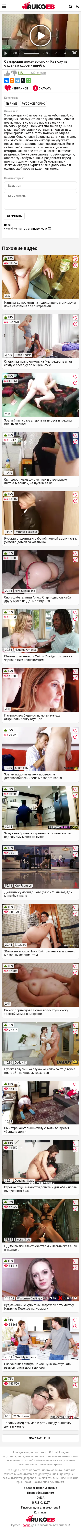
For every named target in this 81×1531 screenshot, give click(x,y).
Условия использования (40, 1487)
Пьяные (11, 103)
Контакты (40, 1512)
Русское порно (33, 103)
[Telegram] (17, 80)
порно (26, 1525)
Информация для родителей (40, 1507)
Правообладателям (40, 1492)
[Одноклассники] (12, 80)
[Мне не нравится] (14, 73)
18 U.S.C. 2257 (40, 1502)
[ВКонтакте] (6, 80)
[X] (23, 80)
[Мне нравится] (7, 73)
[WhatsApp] (28, 80)
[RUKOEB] (38, 5)
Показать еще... (40, 1438)
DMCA (40, 1497)
